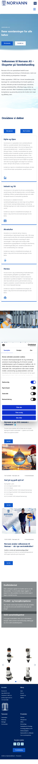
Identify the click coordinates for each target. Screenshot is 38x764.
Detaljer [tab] (19, 350)
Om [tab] (31, 350)
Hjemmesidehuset (10, 756)
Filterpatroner (23, 719)
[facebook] (14, 744)
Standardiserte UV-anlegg (26, 726)
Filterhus (22, 717)
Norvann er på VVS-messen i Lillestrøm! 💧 (16, 423)
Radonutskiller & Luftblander (26, 733)
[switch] (33, 387)
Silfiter (22, 722)
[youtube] (18, 744)
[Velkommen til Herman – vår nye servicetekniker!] (19, 521)
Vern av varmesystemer (25, 735)
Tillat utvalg (19, 412)
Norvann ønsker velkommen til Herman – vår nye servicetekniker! (18, 545)
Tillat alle (19, 407)
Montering (3, 719)
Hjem (21, 691)
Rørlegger (3, 722)
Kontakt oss (23, 695)
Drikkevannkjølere (24, 731)
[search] (35, 3)
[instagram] (22, 744)
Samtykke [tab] (7, 350)
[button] (19, 9)
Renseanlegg (23, 724)
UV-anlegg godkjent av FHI (26, 728)
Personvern (18, 756)
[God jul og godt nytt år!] (19, 457)
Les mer (8, 441)
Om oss (22, 693)
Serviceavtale (4, 724)
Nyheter (22, 697)
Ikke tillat (19, 417)
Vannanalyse (4, 717)
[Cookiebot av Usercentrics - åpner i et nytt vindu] (28, 345)
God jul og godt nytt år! (14, 480)
